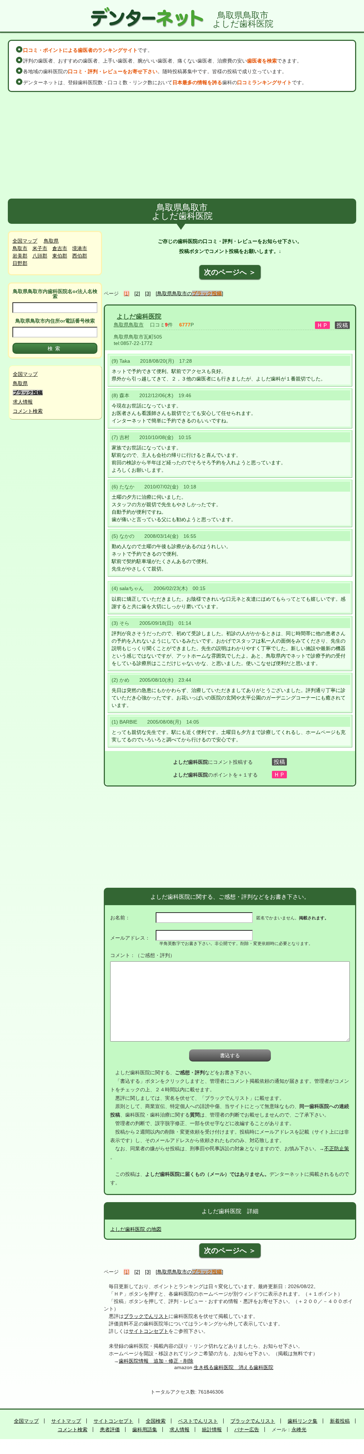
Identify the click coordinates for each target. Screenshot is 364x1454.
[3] (148, 293)
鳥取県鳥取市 (129, 325)
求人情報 (23, 402)
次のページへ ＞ (230, 272)
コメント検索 (28, 411)
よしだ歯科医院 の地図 (135, 1229)
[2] (137, 293)
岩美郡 (19, 256)
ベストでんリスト (198, 1420)
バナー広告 (246, 1429)
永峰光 (298, 1429)
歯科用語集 (144, 1429)
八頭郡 (39, 256)
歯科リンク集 (302, 1420)
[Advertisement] (182, 145)
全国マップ (24, 241)
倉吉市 (59, 248)
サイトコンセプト (148, 1331)
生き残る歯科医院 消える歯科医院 (233, 1367)
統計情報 (212, 1429)
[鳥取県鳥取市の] (189, 293)
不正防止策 (336, 1148)
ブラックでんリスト (146, 1316)
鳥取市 (19, 248)
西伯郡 (79, 256)
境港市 (79, 248)
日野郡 (19, 263)
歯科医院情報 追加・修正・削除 (156, 1361)
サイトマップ (66, 1420)
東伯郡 (59, 256)
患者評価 (110, 1429)
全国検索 (156, 1420)
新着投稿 (340, 1420)
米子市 (39, 248)
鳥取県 (51, 241)
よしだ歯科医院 (139, 316)
